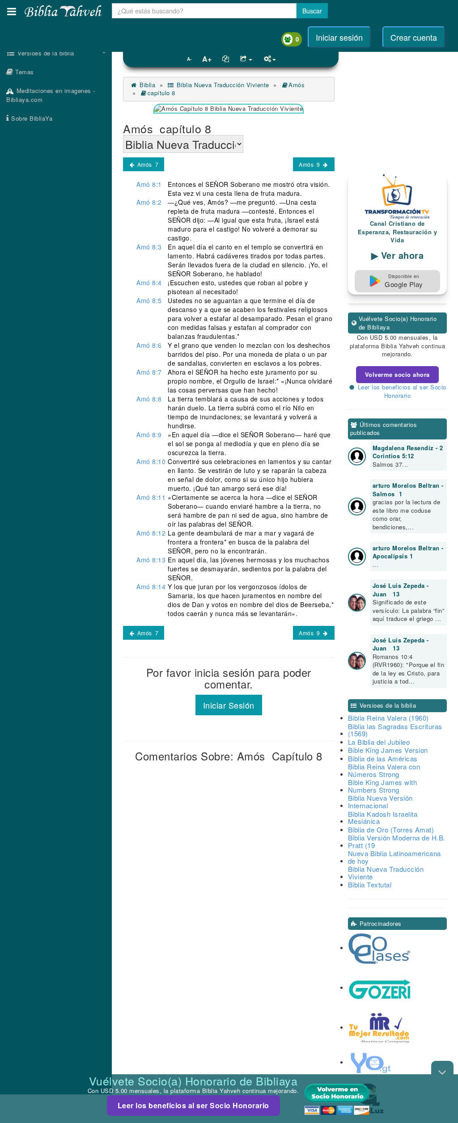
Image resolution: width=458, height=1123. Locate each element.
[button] (11, 11)
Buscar (312, 10)
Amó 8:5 (149, 300)
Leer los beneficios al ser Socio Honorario (193, 1105)
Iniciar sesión (339, 37)
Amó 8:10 (150, 461)
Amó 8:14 (150, 586)
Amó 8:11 (150, 497)
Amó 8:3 (149, 246)
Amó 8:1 (149, 184)
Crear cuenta (413, 37)
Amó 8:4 (149, 282)
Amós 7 (147, 164)
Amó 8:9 (149, 434)
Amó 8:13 (150, 559)
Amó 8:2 (149, 202)
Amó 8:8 (149, 398)
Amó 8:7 (149, 371)
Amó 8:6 (149, 345)
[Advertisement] (56, 270)
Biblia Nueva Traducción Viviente (221, 84)
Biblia (146, 84)
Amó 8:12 (150, 532)
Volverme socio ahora (397, 374)
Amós (297, 84)
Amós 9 (310, 164)
